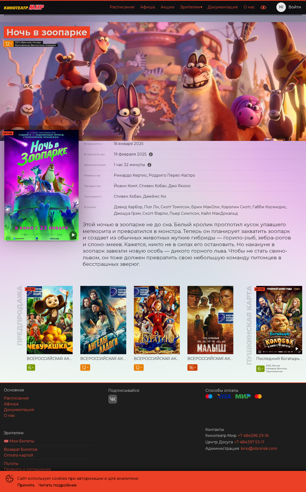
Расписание (122, 7)
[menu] (153, 7)
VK (112, 399)
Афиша (147, 7)
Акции (168, 7)
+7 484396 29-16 (253, 435)
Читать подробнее (57, 485)
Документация (223, 7)
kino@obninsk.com (259, 448)
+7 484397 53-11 (249, 442)
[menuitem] (122, 7)
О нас (249, 7)
